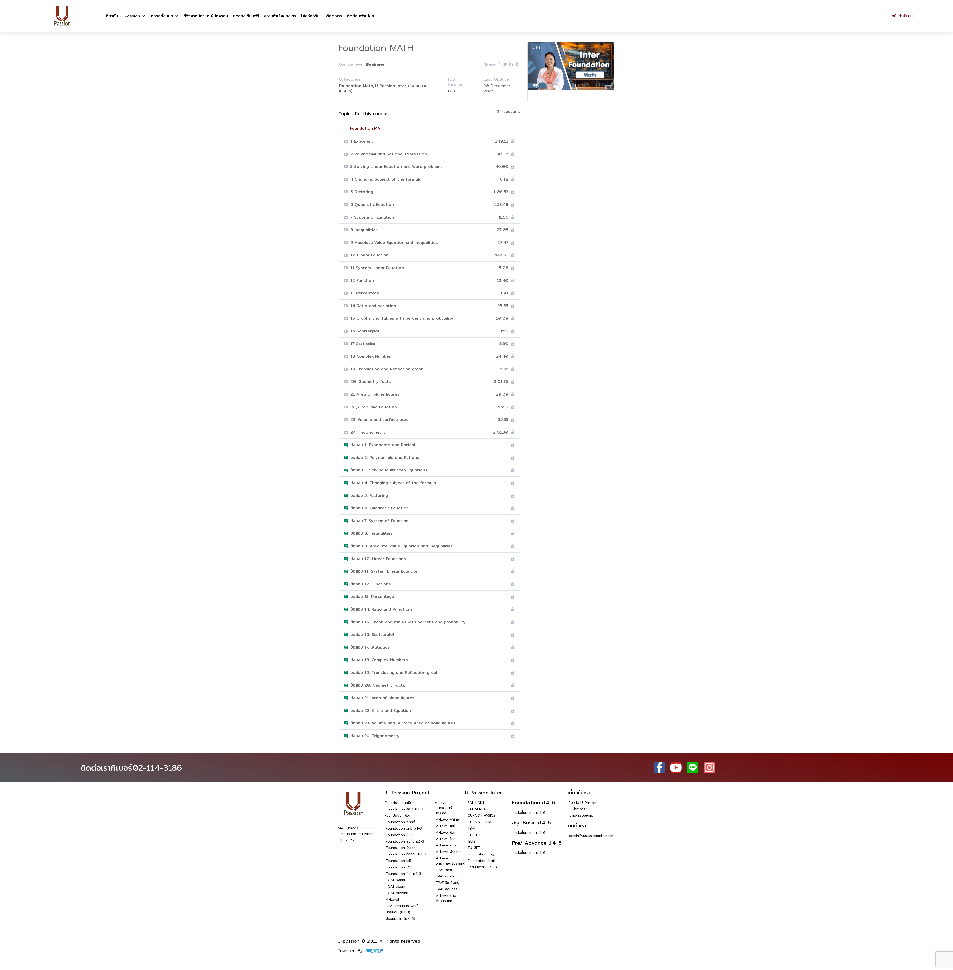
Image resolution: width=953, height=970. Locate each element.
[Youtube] (676, 767)
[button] (125, 16)
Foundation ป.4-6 (533, 802)
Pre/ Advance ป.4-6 (537, 842)
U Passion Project (408, 792)
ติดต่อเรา (577, 825)
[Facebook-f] (659, 767)
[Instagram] (709, 767)
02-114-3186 (157, 767)
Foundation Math (356, 86)
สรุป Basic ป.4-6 (531, 822)
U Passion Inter (390, 86)
